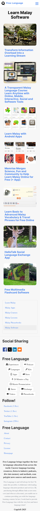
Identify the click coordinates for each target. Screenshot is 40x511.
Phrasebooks (28, 394)
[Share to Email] (20, 349)
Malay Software (11, 327)
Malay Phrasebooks (13, 322)
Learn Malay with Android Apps (15, 135)
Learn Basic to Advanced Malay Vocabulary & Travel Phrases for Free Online (19, 216)
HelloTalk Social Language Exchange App (17, 254)
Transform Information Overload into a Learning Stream (19, 52)
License (7, 448)
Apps (14, 374)
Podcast (29, 364)
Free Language (14, 3)
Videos (12, 394)
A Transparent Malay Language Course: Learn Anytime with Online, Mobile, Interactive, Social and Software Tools (19, 94)
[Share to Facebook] (5, 349)
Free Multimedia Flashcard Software (17, 291)
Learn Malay (10, 302)
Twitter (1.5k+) (10, 411)
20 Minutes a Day (21, 379)
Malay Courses (11, 312)
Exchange (27, 389)
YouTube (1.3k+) (11, 416)
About (6, 433)
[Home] (4, 3)
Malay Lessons (11, 317)
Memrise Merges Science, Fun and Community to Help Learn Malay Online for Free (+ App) (19, 174)
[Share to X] (10, 349)
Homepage (8, 453)
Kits (30, 369)
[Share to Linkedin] (15, 349)
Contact (7, 438)
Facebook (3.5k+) (11, 406)
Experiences (13, 364)
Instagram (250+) (11, 421)
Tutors (13, 389)
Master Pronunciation (21, 384)
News (27, 374)
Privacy (7, 443)
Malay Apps (10, 307)
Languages (15, 369)
